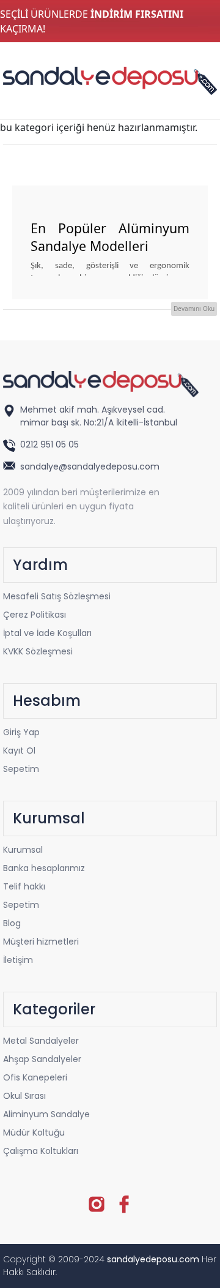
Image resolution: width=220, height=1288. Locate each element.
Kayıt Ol (19, 750)
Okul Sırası (24, 1096)
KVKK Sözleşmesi (38, 651)
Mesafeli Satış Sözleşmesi (57, 596)
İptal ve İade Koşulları (47, 633)
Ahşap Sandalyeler (42, 1059)
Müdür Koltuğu (34, 1132)
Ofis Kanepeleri (35, 1077)
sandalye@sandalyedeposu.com (90, 466)
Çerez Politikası (34, 614)
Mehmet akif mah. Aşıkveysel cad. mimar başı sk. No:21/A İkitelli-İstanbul (98, 416)
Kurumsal (23, 850)
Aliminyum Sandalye (46, 1114)
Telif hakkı (24, 886)
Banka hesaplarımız (44, 868)
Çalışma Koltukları (40, 1151)
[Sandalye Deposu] (110, 79)
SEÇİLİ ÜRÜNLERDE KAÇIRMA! (91, 21)
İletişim (18, 960)
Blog (12, 923)
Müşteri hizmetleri (41, 941)
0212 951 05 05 (50, 444)
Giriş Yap (21, 732)
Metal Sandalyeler (41, 1041)
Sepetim (21, 769)
